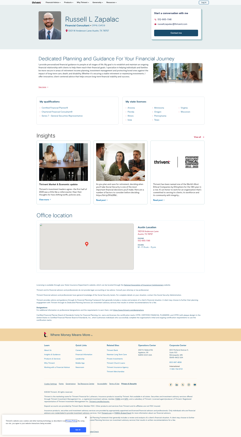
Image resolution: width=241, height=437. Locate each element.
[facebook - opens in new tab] (171, 385)
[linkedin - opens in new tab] (177, 385)
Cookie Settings (50, 384)
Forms (61, 384)
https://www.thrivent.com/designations (128, 310)
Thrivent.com (106, 413)
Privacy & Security (129, 384)
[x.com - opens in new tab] (183, 385)
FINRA (117, 399)
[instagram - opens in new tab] (189, 385)
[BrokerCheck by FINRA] (120, 426)
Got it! (77, 430)
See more (42, 87)
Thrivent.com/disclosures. (99, 401)
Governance (71, 384)
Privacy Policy (71, 421)
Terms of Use (114, 384)
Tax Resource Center (86, 384)
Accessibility (102, 384)
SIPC (126, 399)
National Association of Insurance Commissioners (144, 285)
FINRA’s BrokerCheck (122, 413)
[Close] (86, 417)
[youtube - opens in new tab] (195, 385)
